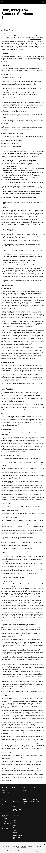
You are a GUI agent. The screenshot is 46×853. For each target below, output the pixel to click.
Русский (33, 787)
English (3, 787)
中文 (25, 787)
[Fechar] (44, 844)
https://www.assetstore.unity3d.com (10, 725)
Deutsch (8, 787)
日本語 (12, 787)
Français (16, 787)
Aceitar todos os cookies (32, 850)
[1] (22, 294)
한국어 (37, 787)
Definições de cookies (12, 850)
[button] (23, 818)
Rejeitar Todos (21, 850)
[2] (24, 294)
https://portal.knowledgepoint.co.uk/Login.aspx (12, 724)
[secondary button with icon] (43, 2)
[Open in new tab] (10, 803)
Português (21, 787)
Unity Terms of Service (35, 38)
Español (28, 787)
